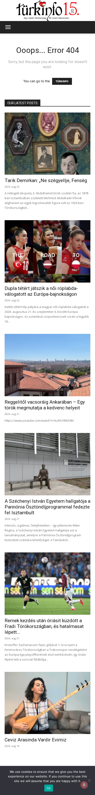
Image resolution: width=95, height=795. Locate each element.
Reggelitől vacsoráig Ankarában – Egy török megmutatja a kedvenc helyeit (45, 405)
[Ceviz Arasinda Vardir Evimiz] (47, 703)
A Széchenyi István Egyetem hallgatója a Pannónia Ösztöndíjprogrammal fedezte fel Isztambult (47, 506)
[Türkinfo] (47, 10)
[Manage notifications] (84, 785)
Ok (49, 788)
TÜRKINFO (62, 81)
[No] (89, 780)
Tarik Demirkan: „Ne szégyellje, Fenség (46, 180)
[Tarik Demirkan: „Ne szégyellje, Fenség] (47, 144)
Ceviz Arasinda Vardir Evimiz (35, 740)
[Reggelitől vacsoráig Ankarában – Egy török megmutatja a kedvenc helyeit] (47, 365)
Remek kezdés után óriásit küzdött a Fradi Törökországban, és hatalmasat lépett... (44, 626)
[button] (7, 27)
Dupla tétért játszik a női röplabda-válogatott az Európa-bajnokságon (41, 291)
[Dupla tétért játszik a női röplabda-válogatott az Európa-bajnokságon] (47, 251)
